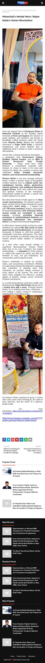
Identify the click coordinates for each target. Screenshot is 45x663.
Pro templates (36, 660)
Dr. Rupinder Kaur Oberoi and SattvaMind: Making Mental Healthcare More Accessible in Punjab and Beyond (27, 506)
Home (4, 10)
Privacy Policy (21, 656)
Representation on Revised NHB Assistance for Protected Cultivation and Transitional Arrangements (26, 531)
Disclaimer (31, 656)
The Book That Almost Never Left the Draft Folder (26, 552)
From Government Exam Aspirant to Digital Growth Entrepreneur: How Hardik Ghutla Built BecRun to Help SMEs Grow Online (26, 542)
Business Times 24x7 (22, 660)
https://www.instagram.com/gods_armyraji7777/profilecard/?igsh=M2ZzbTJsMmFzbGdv (22, 419)
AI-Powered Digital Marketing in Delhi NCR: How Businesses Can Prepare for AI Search (27, 473)
